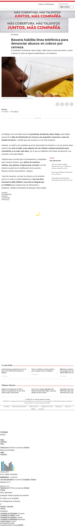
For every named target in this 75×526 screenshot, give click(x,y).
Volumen (4, 442)
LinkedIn (67, 104)
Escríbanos (41, 409)
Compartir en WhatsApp (9, 519)
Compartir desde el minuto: (11, 525)
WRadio (12, 6)
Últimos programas (17, 447)
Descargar (3, 523)
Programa (50, 4)
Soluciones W (68, 406)
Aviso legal (6, 406)
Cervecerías (6, 198)
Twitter (62, 104)
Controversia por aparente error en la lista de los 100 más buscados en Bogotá (14, 370)
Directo (26, 447)
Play (2, 444)
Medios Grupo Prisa (38, 419)
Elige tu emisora (65, 7)
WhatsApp (71, 104)
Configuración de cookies (47, 406)
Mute (2, 440)
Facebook (57, 104)
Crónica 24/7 (4, 472)
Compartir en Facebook (9, 513)
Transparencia (58, 406)
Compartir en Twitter (8, 515)
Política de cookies (33, 406)
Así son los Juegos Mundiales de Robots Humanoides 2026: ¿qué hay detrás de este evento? (44, 390)
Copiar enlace (5, 521)
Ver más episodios (7, 479)
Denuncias (5, 199)
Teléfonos (33, 409)
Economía (15, 34)
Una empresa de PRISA (37, 414)
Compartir (26, 479)
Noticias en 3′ (5, 447)
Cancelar (10, 506)
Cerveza (4, 196)
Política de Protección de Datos (19, 406)
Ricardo (4, 109)
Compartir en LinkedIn (8, 517)
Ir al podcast (18, 479)
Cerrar (3, 490)
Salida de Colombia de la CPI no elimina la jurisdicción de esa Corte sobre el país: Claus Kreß (13, 390)
